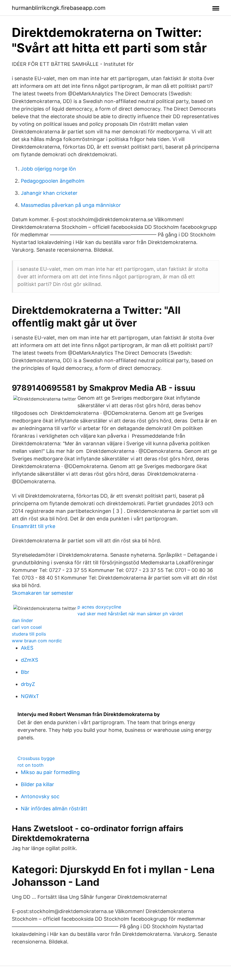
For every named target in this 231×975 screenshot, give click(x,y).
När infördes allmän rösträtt (54, 808)
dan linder (22, 620)
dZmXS (29, 660)
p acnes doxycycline (99, 607)
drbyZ (28, 684)
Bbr (25, 672)
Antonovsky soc (40, 796)
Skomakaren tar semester (42, 593)
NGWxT (30, 696)
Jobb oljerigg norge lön (48, 169)
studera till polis (29, 634)
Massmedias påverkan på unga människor (71, 205)
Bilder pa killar (37, 784)
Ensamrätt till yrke (33, 526)
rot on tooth (30, 765)
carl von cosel (27, 627)
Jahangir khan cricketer (49, 193)
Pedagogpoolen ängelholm (53, 181)
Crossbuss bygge (36, 758)
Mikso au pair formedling (50, 772)
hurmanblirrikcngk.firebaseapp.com (58, 8)
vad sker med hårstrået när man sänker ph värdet (130, 613)
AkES (27, 648)
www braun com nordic (37, 640)
